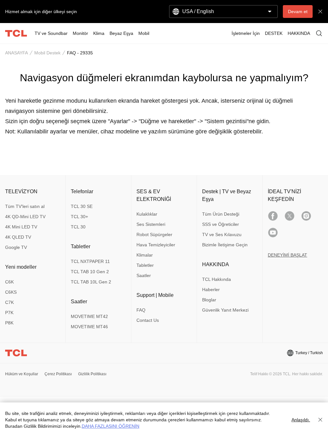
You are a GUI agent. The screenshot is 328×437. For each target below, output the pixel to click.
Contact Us (147, 320)
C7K (9, 302)
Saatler (143, 275)
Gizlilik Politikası (92, 374)
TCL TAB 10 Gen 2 (90, 271)
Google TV (16, 247)
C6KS (11, 292)
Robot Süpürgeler (154, 234)
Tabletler (145, 265)
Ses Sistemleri (150, 224)
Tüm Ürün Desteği (220, 214)
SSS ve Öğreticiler (220, 224)
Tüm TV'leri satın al (25, 206)
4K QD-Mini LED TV (25, 216)
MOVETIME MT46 (89, 326)
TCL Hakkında (216, 279)
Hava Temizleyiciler (155, 244)
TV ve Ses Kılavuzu (222, 234)
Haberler (211, 289)
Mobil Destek (47, 52)
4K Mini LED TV (21, 226)
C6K (9, 281)
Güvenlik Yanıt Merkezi (225, 310)
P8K (9, 322)
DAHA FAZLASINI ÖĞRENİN (110, 426)
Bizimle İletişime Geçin (225, 244)
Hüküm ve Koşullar (21, 374)
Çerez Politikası (58, 374)
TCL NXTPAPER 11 (90, 261)
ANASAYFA (16, 52)
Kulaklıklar (146, 214)
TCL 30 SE (82, 206)
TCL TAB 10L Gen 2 (91, 281)
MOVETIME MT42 (89, 316)
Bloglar (209, 299)
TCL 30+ (79, 216)
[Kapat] (320, 419)
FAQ (140, 310)
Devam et (298, 11)
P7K (9, 312)
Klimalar (144, 255)
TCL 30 (78, 226)
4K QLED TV (18, 237)
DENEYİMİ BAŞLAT (287, 255)
